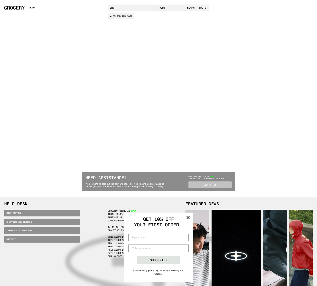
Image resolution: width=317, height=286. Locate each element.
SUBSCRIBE (158, 260)
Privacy (11, 239)
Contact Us (210, 184)
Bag (203, 7)
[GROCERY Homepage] (14, 8)
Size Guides (13, 213)
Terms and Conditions (19, 230)
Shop (112, 7)
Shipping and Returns (19, 222)
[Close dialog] (188, 217)
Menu (162, 7)
